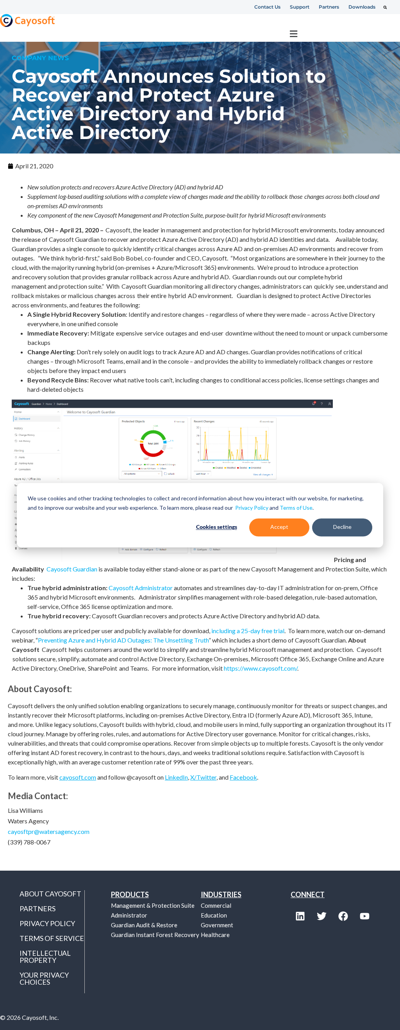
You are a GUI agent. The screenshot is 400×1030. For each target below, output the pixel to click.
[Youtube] (365, 916)
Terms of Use (296, 507)
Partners (37, 908)
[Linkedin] (300, 916)
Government (217, 924)
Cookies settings (216, 527)
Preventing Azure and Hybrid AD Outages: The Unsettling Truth (123, 640)
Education (214, 915)
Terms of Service (52, 938)
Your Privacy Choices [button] (44, 978)
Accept (279, 527)
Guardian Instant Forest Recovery (155, 934)
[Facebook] (343, 916)
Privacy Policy (251, 507)
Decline (342, 527)
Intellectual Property (45, 956)
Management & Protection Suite (153, 905)
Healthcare (215, 934)
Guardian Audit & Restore (144, 924)
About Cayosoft (50, 893)
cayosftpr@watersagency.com (48, 831)
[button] (385, 7)
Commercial (216, 905)
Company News (40, 58)
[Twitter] (322, 916)
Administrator (129, 915)
